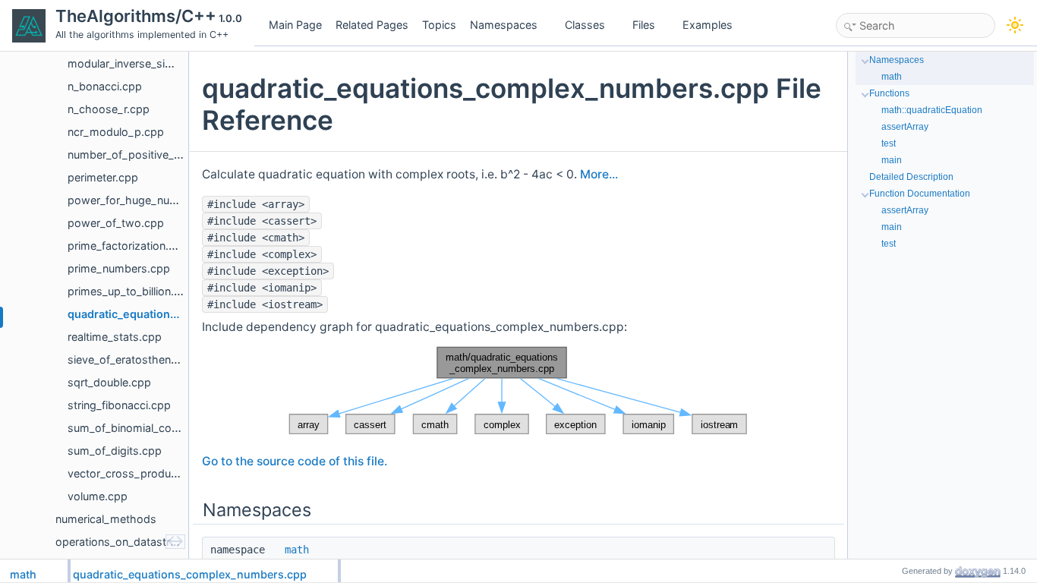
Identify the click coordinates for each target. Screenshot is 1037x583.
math (297, 550)
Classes (585, 24)
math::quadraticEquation (931, 110)
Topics (439, 24)
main (891, 160)
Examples (707, 24)
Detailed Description (911, 177)
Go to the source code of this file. (294, 461)
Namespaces (503, 24)
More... (599, 174)
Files (643, 24)
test (888, 143)
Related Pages (372, 24)
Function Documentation (919, 193)
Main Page (295, 24)
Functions (889, 93)
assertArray (904, 126)
